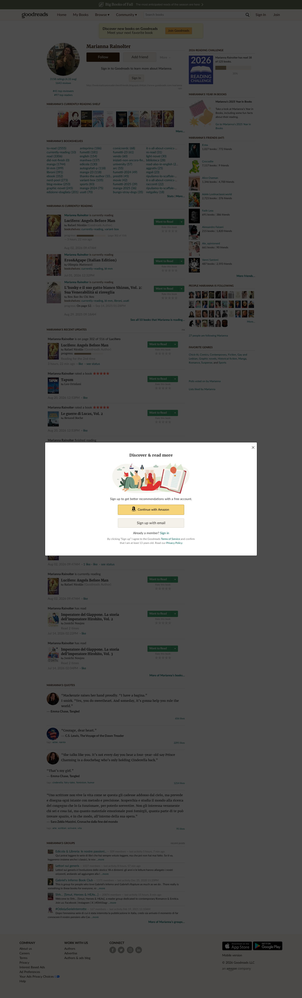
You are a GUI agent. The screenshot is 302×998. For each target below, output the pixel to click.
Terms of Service (170, 539)
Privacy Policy (174, 543)
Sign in (164, 533)
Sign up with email (151, 523)
